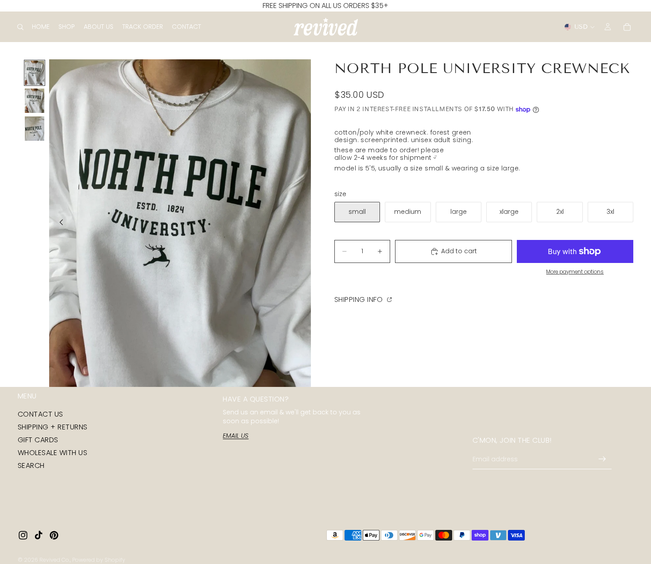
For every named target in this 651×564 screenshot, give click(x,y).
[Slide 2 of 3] (34, 101)
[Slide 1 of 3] (34, 73)
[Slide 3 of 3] (34, 128)
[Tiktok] (38, 535)
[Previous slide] (59, 223)
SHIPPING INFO (359, 299)
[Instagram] (23, 535)
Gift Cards (38, 440)
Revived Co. (54, 560)
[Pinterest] (54, 535)
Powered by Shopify (98, 560)
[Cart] (627, 27)
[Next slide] (301, 223)
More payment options (575, 271)
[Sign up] (602, 459)
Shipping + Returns (53, 427)
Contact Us (40, 414)
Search (31, 466)
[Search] (20, 27)
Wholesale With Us (52, 453)
